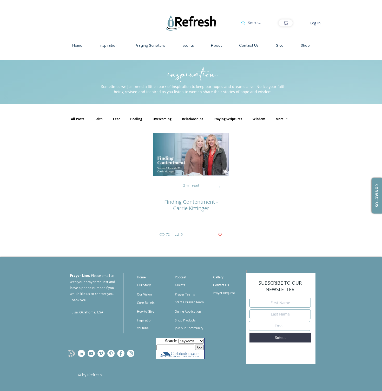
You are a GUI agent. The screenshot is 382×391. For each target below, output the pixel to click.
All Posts (77, 119)
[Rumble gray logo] (71, 353)
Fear (116, 119)
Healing (136, 119)
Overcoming (162, 119)
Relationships (192, 119)
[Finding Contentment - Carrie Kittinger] (191, 154)
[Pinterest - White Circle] (111, 353)
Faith (99, 119)
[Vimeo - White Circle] (101, 353)
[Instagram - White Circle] (130, 353)
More (280, 119)
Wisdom (259, 119)
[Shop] (286, 22)
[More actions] (222, 187)
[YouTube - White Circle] (91, 353)
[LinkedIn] (81, 353)
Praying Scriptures (228, 119)
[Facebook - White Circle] (120, 353)
